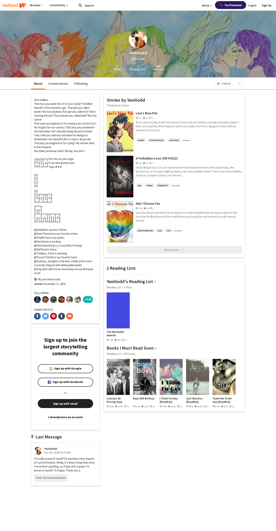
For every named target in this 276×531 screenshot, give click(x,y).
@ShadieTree (42, 237)
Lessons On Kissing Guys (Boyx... (114, 400)
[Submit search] (80, 5)
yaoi (160, 230)
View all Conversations (51, 477)
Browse (35, 5)
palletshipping (145, 230)
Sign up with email (65, 403)
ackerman (174, 140)
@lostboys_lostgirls (45, 261)
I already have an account (65, 417)
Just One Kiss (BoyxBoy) (194, 400)
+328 (87, 299)
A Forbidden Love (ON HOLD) (157, 158)
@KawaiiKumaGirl (71, 265)
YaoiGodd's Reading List (130, 281)
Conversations (58, 83)
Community (58, 5)
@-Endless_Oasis (44, 253)
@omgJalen (41, 269)
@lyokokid (40, 229)
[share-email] (69, 316)
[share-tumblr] (61, 316)
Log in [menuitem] (252, 5)
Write (206, 5)
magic (149, 185)
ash (168, 230)
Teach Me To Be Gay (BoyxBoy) (222, 400)
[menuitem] (224, 83)
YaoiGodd (50, 448)
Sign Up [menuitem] (266, 5)
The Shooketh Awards (115, 333)
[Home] (14, 5)
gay (139, 185)
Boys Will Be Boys (144, 398)
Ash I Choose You (148, 203)
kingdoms (163, 185)
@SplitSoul (40, 249)
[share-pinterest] (53, 316)
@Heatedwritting (44, 245)
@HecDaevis (41, 241)
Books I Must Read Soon (130, 348)
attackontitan (156, 140)
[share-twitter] (45, 316)
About (38, 83)
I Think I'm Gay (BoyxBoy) (168, 400)
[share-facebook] (37, 316)
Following (81, 83)
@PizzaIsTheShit (44, 257)
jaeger (141, 140)
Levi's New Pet (147, 113)
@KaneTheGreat (44, 233)
